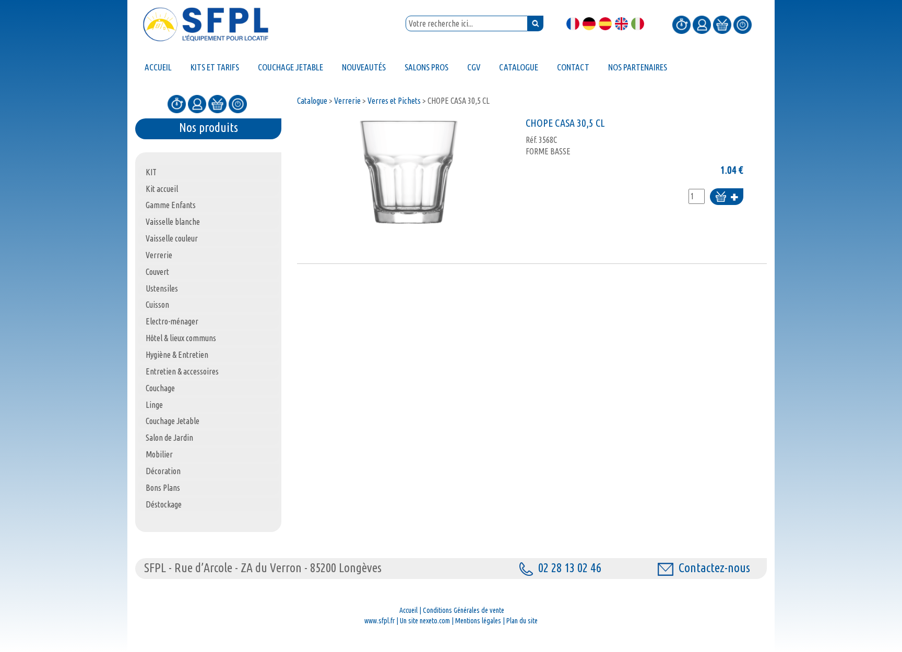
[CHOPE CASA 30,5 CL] (409, 172)
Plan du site (522, 621)
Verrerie (347, 100)
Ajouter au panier (726, 197)
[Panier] (722, 24)
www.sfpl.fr (379, 621)
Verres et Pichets (394, 100)
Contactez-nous (714, 568)
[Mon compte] (702, 24)
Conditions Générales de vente (463, 610)
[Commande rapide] (681, 24)
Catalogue (312, 100)
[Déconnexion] (742, 24)
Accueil (408, 610)
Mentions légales (478, 621)
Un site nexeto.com (425, 621)
